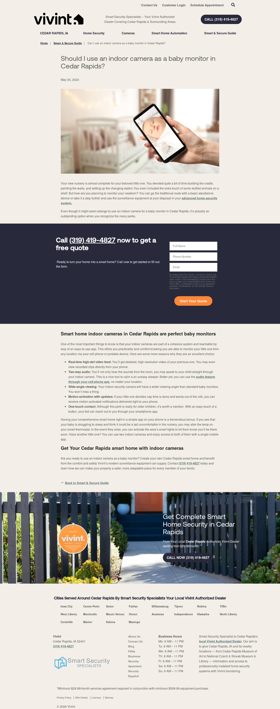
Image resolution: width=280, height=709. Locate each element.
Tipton (178, 606)
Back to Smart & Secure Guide (87, 483)
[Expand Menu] (106, 33)
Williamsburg (160, 606)
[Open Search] (233, 5)
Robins (201, 606)
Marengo (134, 622)
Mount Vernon (115, 614)
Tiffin (223, 606)
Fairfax (133, 606)
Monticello (90, 614)
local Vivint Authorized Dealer (220, 641)
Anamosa (158, 614)
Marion (87, 622)
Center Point (91, 606)
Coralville (67, 622)
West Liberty (69, 614)
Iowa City (67, 606)
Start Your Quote (193, 300)
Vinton (133, 614)
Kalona (110, 622)
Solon (110, 606)
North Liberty (228, 614)
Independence (183, 614)
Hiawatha (203, 614)
